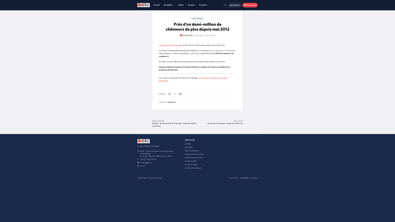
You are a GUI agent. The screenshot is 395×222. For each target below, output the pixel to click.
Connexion (254, 178)
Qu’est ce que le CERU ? (194, 158)
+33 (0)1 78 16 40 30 (148, 159)
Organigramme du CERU (194, 154)
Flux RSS (245, 178)
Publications (197, 18)
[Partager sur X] (175, 94)
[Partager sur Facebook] (169, 94)
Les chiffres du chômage (168, 45)
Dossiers (191, 5)
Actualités (168, 5)
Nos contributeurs (192, 151)
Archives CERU (186, 35)
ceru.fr (142, 166)
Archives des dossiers (193, 168)
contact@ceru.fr (146, 163)
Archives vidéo (190, 161)
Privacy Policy (233, 178)
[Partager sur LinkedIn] (180, 94)
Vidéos (181, 5)
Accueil (156, 5)
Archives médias (191, 165)
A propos (203, 5)
